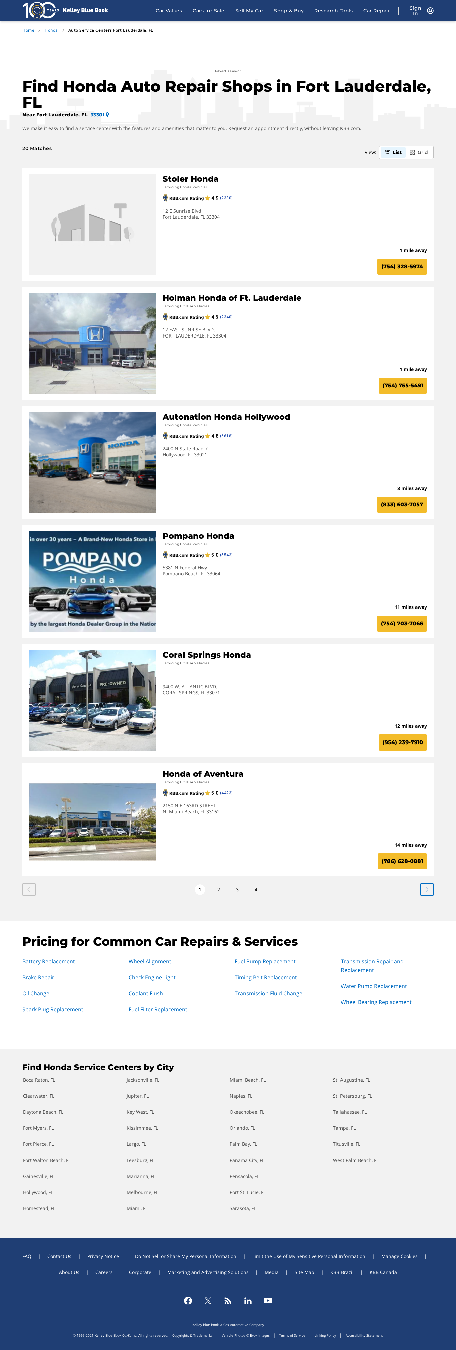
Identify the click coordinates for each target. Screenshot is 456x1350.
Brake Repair (38, 977)
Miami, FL (137, 1208)
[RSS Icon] (228, 1301)
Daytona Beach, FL (43, 1112)
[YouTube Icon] (268, 1301)
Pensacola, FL (244, 1176)
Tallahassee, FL (350, 1112)
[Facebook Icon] (188, 1301)
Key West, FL (140, 1112)
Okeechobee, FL (247, 1112)
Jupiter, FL (138, 1096)
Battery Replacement (48, 961)
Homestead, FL (39, 1208)
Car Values (169, 11)
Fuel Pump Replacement (265, 961)
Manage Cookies (399, 1256)
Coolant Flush (146, 993)
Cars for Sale (209, 11)
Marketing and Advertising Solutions (208, 1272)
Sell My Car (249, 11)
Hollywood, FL (38, 1192)
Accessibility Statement (364, 1335)
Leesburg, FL (140, 1160)
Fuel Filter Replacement (158, 1009)
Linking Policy (325, 1335)
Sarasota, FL (243, 1208)
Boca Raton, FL (39, 1080)
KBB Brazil (342, 1272)
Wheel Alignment (150, 961)
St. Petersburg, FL (352, 1096)
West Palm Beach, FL (356, 1160)
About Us (69, 1272)
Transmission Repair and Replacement (372, 966)
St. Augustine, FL (351, 1080)
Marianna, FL (141, 1176)
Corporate (140, 1272)
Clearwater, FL (38, 1096)
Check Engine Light (152, 977)
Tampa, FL (344, 1128)
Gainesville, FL (38, 1176)
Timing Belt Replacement (266, 977)
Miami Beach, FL (248, 1080)
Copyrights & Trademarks (192, 1335)
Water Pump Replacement (374, 986)
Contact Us (59, 1256)
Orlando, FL (242, 1128)
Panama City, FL (247, 1160)
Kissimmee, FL (142, 1128)
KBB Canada (383, 1272)
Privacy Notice (103, 1256)
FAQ (26, 1256)
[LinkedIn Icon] (248, 1301)
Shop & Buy (289, 11)
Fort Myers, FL (38, 1128)
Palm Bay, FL (243, 1144)
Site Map (304, 1272)
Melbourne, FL (142, 1192)
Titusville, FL (346, 1144)
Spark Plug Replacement (52, 1009)
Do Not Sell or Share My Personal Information (185, 1256)
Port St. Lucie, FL (248, 1192)
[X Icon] (208, 1301)
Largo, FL (136, 1144)
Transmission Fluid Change (268, 993)
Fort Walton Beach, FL (47, 1160)
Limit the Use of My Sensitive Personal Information (308, 1256)
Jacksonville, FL (143, 1080)
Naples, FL (241, 1096)
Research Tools (333, 11)
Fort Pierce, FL (38, 1144)
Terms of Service (292, 1335)
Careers (104, 1272)
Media (272, 1272)
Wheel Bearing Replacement (376, 1002)
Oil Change (35, 993)
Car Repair (376, 11)
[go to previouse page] (427, 889)
